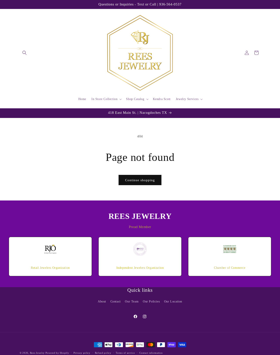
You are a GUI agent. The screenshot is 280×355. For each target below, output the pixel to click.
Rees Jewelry (37, 352)
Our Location (173, 301)
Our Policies (151, 301)
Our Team (131, 301)
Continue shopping (140, 180)
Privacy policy (82, 352)
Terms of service (125, 352)
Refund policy (103, 352)
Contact (115, 301)
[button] (24, 53)
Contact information (151, 352)
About (102, 301)
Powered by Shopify (57, 352)
